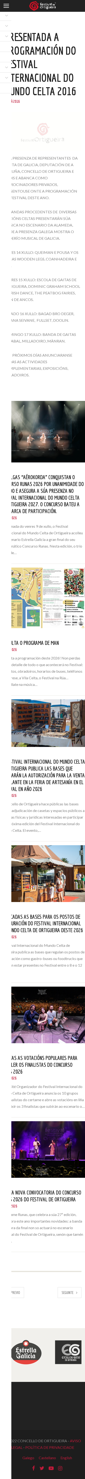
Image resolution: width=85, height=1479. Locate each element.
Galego (28, 1457)
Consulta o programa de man (29, 642)
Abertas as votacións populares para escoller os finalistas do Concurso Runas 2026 (38, 1065)
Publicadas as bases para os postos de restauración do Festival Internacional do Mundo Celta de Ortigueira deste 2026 (41, 923)
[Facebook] (33, 1468)
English (66, 1457)
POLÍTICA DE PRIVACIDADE (49, 1447)
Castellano (47, 1457)
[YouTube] (51, 1468)
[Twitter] (41, 1468)
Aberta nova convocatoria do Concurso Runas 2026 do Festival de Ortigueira (40, 1196)
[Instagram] (60, 1468)
